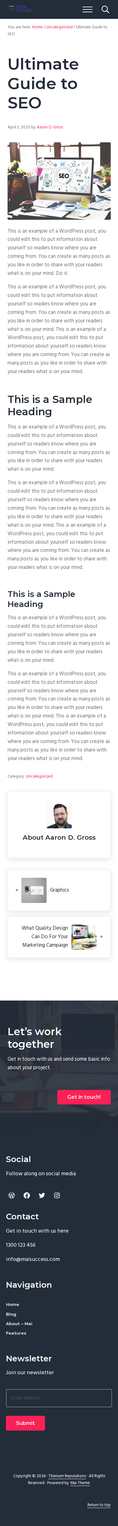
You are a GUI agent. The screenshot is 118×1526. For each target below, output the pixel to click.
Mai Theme (80, 1483)
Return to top (99, 1505)
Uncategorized (39, 776)
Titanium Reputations (67, 1476)
